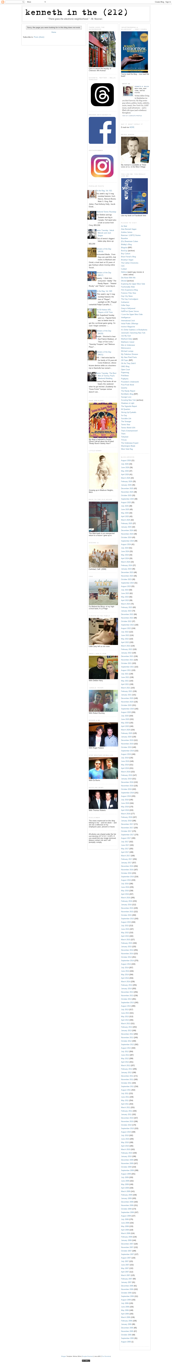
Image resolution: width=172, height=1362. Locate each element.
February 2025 (126, 523)
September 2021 (127, 667)
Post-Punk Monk (127, 385)
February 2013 (126, 1027)
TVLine (124, 440)
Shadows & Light (127, 403)
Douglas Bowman (87, 1356)
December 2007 (127, 1244)
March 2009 (125, 1191)
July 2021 (125, 674)
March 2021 (125, 688)
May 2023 (125, 597)
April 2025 (125, 516)
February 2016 (126, 901)
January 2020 (126, 737)
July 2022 (125, 632)
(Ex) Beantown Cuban (129, 241)
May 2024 (125, 555)
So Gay (124, 415)
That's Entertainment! (129, 431)
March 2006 (125, 1317)
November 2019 (127, 744)
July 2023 (125, 590)
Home (53, 32)
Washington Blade (128, 446)
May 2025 (125, 513)
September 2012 (127, 1044)
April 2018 (125, 810)
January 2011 (126, 1114)
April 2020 (125, 726)
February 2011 (126, 1111)
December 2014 (127, 950)
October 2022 (126, 621)
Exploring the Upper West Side (133, 284)
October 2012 (126, 1041)
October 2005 (126, 1335)
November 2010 (127, 1121)
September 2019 (127, 751)
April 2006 (125, 1314)
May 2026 (125, 471)
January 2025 (126, 527)
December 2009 (127, 1160)
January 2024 (126, 569)
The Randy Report (128, 391)
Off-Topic (124, 360)
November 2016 (127, 870)
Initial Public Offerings (129, 324)
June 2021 (125, 677)
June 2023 (125, 593)
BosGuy (124, 251)
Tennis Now (125, 425)
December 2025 (127, 488)
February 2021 (126, 691)
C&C (123, 266)
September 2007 (127, 1254)
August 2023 (126, 586)
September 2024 (127, 541)
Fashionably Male (128, 287)
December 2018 (127, 782)
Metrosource (126, 348)
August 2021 (126, 670)
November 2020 (127, 702)
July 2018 (125, 800)
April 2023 (125, 600)
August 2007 (126, 1258)
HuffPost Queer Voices (130, 311)
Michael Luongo (127, 351)
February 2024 (126, 565)
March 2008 (125, 1233)
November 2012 (127, 1037)
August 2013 (126, 1006)
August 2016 (126, 880)
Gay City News (127, 296)
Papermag (125, 373)
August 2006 (126, 1300)
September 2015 (127, 919)
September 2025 (127, 499)
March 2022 (125, 646)
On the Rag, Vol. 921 (104, 191)
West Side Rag (127, 449)
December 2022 (127, 614)
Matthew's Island (127, 342)
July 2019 (125, 758)
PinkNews (125, 376)
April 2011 (125, 1104)
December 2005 (127, 1328)
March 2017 (125, 856)
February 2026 (126, 481)
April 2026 (125, 474)
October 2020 (126, 705)
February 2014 (126, 985)
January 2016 (126, 905)
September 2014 (127, 961)
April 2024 (125, 558)
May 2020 (125, 723)
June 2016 (125, 887)
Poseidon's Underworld (130, 382)
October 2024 (126, 537)
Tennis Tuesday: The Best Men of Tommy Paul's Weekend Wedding (106, 375)
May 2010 (125, 1142)
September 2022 (127, 625)
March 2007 (125, 1275)
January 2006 (126, 1324)
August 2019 (126, 754)
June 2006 (125, 1307)
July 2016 (125, 884)
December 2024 (127, 530)
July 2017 (125, 842)
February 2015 (126, 943)
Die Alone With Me (128, 278)
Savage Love (126, 397)
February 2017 (126, 859)
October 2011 (126, 1083)
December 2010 (127, 1118)
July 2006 (125, 1303)
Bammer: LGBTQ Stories (131, 235)
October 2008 (126, 1209)
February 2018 (126, 817)
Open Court (125, 370)
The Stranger (126, 421)
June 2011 (125, 1097)
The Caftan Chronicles (129, 263)
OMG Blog (125, 366)
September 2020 (127, 709)
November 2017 (127, 828)
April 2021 (125, 684)
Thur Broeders (105, 1356)
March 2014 (125, 982)
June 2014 (125, 971)
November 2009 (127, 1163)
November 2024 (127, 534)
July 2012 (125, 1051)
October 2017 (126, 831)
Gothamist (125, 302)
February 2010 (126, 1153)
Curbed (124, 269)
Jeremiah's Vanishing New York (133, 333)
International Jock (128, 321)
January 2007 (126, 1282)
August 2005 (126, 1342)
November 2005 (127, 1331)
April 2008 (125, 1230)
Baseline (124, 238)
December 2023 (127, 572)
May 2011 (125, 1100)
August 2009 (126, 1174)
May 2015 (125, 933)
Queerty (124, 388)
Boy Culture (125, 254)
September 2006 (127, 1296)
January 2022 (126, 653)
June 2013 (125, 1013)
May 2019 (125, 765)
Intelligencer (125, 317)
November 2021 (127, 660)
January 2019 (126, 779)
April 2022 (125, 642)
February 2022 (126, 649)
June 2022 (125, 635)
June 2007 (125, 1265)
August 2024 (126, 544)
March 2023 (125, 604)
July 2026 (125, 464)
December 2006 (127, 1286)
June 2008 (125, 1223)
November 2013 (127, 996)
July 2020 (125, 716)
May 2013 (125, 1017)
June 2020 (125, 719)
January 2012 (126, 1072)
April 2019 (125, 768)
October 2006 (126, 1293)
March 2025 (125, 520)
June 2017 (125, 845)
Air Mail (124, 226)
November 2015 (127, 912)
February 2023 (126, 607)
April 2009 (125, 1188)
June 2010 (125, 1139)
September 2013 (127, 1003)
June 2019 (125, 761)
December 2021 (127, 656)
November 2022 (127, 618)
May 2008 (125, 1226)
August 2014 (126, 964)
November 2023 (127, 576)
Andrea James (126, 232)
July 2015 (125, 926)
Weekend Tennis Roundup (106, 212)
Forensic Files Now (128, 293)
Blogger (63, 1356)
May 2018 (125, 807)
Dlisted (123, 281)
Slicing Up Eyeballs (128, 412)
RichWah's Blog (127, 394)
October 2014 (126, 957)
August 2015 (126, 922)
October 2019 (126, 747)
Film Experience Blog (129, 290)
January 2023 (126, 611)
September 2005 (127, 1338)
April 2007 (125, 1272)
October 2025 (126, 495)
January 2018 (126, 821)
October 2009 (126, 1167)
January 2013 (126, 1031)
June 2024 (125, 551)
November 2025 (127, 492)
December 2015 (127, 908)
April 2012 (125, 1062)
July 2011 (124, 1093)
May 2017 (125, 849)
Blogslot (124, 248)
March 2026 (125, 478)
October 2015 (126, 915)
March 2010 (125, 1149)
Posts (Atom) (39, 37)
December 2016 (127, 866)
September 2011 (127, 1086)
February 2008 (126, 1237)
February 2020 (126, 733)
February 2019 (126, 775)
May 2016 (125, 891)
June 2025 (125, 509)
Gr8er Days (125, 305)
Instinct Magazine (128, 327)
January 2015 (126, 947)
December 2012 (127, 1034)
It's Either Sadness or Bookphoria (134, 330)
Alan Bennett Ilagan (128, 229)
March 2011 (125, 1107)
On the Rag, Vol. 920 (104, 291)
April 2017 (125, 852)
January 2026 (126, 485)
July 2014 (125, 968)
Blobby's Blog (126, 244)
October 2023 (126, 579)
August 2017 (126, 838)
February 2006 (126, 1321)
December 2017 (127, 824)
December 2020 (127, 698)
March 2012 (125, 1065)
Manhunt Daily (126, 339)
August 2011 (126, 1090)
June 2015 (125, 929)
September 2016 (127, 877)
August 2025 (126, 502)
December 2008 (127, 1202)
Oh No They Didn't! (128, 363)
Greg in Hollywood (128, 308)
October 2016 (126, 873)
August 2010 (126, 1132)
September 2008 (127, 1212)
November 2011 (127, 1079)
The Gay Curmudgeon (129, 299)
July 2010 (125, 1135)
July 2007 (125, 1261)
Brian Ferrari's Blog (128, 257)
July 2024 (125, 548)
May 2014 (125, 975)
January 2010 (126, 1156)
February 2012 (126, 1069)
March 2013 (125, 1024)
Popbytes (124, 379)
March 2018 (125, 814)
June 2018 (125, 803)
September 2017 (127, 835)
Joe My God (126, 336)
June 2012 (125, 1055)
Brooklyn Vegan (127, 260)
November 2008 (127, 1205)
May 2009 (125, 1184)
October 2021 (126, 663)
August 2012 (126, 1048)
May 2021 (125, 681)
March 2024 (125, 562)
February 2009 (126, 1195)
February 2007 (126, 1279)
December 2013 (127, 992)
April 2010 (125, 1146)
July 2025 (125, 506)
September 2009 (127, 1170)
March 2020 (125, 730)
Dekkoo (124, 272)
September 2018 (127, 793)
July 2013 (125, 1010)
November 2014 (127, 954)
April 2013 (125, 1020)
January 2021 (126, 695)
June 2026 (125, 467)
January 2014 (126, 989)
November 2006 (127, 1289)
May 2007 (125, 1268)
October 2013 (126, 999)
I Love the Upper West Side (132, 314)
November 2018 (127, 786)
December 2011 (127, 1076)
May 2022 (125, 639)
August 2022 (126, 628)
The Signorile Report (129, 406)
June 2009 (125, 1181)
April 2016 (125, 894)
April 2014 (125, 978)
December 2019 (127, 740)
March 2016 (125, 898)
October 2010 (126, 1125)
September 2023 (127, 583)
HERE (132, 127)
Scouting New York (128, 400)
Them (123, 434)
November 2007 (127, 1247)
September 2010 (127, 1128)
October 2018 (126, 789)
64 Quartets (125, 409)
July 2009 (125, 1177)
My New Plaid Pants (129, 357)
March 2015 (125, 940)
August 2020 (126, 712)
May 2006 (125, 1310)
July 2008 (125, 1219)
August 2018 (126, 796)
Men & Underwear (128, 345)
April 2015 (125, 936)
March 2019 (125, 772)
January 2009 (126, 1198)
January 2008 (126, 1240)
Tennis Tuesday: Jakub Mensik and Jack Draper (105, 233)
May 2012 (125, 1058)
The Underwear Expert (129, 443)
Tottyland (124, 437)
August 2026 (126, 460)
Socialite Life (126, 419)
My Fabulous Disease (129, 354)
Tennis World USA (128, 428)
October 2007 (126, 1251)
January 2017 (126, 863)
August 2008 (126, 1216)
